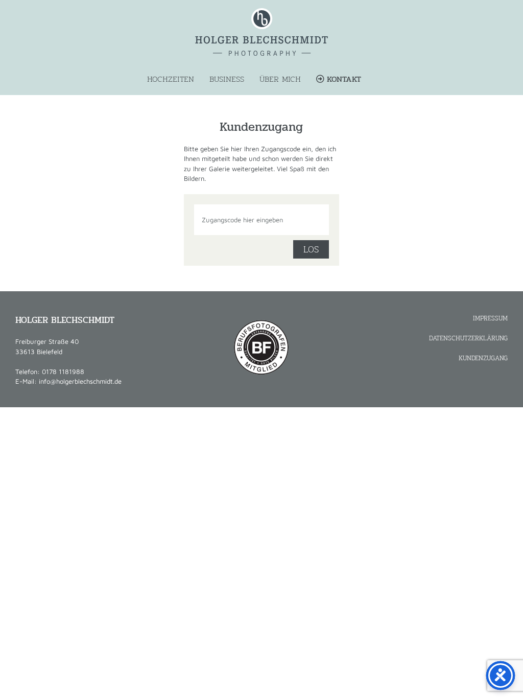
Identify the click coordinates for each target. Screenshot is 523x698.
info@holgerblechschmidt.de (80, 381)
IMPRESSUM (490, 318)
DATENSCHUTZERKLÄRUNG (468, 338)
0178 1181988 (63, 371)
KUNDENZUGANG (483, 358)
